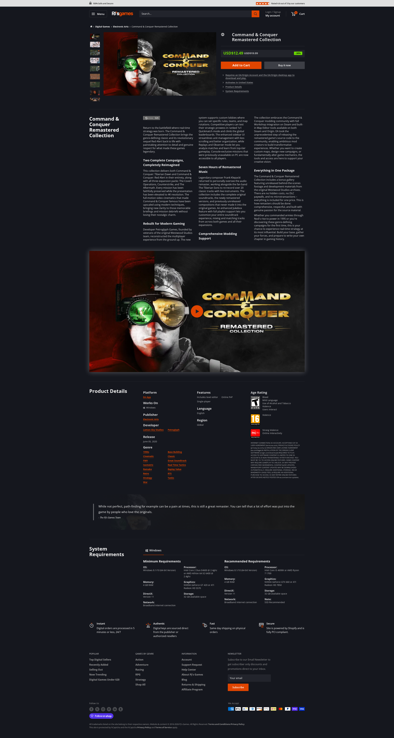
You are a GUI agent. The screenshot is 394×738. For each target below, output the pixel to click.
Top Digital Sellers (100, 659)
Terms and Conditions (219, 724)
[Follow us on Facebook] (91, 709)
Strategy (147, 477)
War (145, 482)
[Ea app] (226, 34)
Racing (139, 669)
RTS (170, 473)
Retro (146, 473)
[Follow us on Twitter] (97, 709)
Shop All (140, 684)
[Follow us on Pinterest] (109, 709)
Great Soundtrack (177, 460)
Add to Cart (241, 65)
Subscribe (238, 687)
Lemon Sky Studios (153, 429)
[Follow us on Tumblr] (121, 709)
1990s (146, 451)
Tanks (171, 477)
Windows (155, 550)
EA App (147, 397)
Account (187, 659)
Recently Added (98, 664)
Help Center (189, 669)
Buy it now (284, 65)
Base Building (175, 451)
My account (272, 15)
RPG (138, 674)
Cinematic (148, 456)
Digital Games (102, 26)
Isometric (148, 464)
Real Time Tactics (177, 464)
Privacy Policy (237, 724)
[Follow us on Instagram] (103, 709)
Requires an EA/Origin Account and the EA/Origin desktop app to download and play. (260, 77)
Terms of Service (163, 727)
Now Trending (98, 674)
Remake (147, 469)
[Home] (90, 26)
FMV (145, 460)
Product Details (233, 86)
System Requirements (237, 91)
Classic (171, 456)
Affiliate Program (192, 689)
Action (139, 659)
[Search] (255, 13)
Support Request (192, 664)
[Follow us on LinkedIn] (115, 709)
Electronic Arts (121, 26)
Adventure (141, 664)
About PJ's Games (192, 674)
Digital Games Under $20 (104, 679)
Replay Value (174, 469)
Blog (184, 679)
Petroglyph (173, 429)
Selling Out (96, 669)
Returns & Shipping (193, 684)
